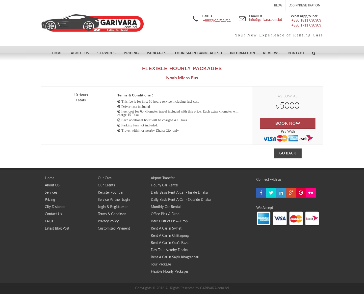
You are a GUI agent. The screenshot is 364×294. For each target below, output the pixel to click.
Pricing (50, 200)
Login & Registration (113, 207)
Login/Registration (304, 5)
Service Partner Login (114, 200)
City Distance (55, 207)
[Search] (313, 52)
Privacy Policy (108, 221)
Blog (278, 5)
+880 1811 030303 (306, 20)
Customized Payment (114, 228)
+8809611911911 (217, 20)
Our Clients (106, 185)
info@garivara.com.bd (265, 20)
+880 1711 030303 (306, 25)
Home (49, 178)
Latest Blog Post (57, 228)
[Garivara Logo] (92, 23)
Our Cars (104, 178)
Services (51, 192)
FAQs (49, 221)
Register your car (111, 192)
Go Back (287, 153)
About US (52, 185)
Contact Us (53, 214)
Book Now (287, 123)
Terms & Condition (112, 214)
